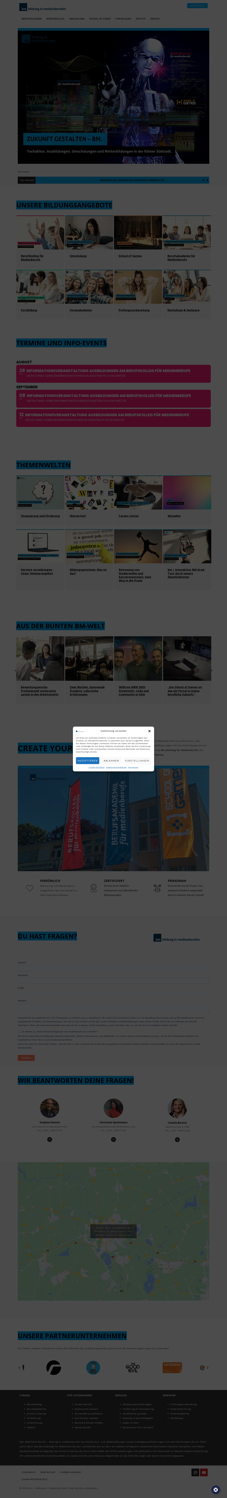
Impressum (133, 767)
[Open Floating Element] (215, 1489)
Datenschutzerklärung (116, 767)
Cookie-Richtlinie (97, 767)
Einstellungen (137, 760)
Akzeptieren (88, 760)
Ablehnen (111, 760)
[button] (149, 731)
